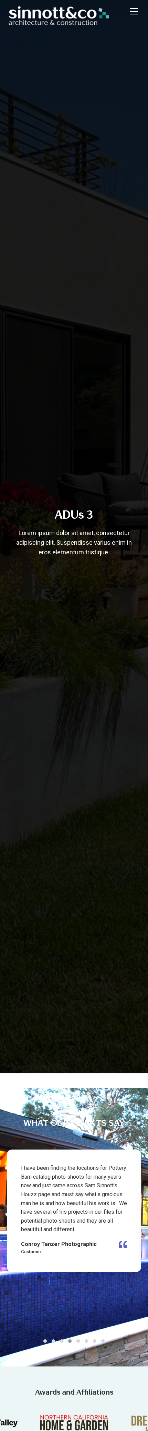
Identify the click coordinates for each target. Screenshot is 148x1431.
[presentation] (71, 1333)
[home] (64, 11)
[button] (132, 11)
